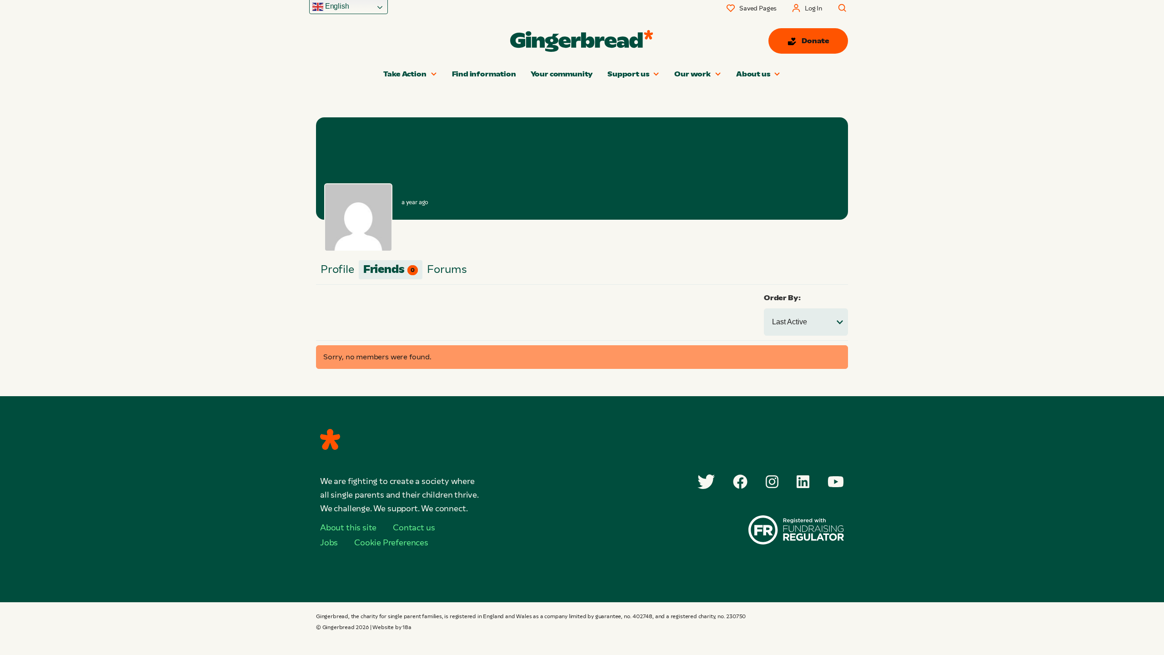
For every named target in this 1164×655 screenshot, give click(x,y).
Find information (484, 74)
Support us (628, 74)
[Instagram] (772, 481)
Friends (389, 269)
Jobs (329, 543)
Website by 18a (391, 627)
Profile (337, 269)
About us (753, 74)
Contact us (414, 528)
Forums (447, 269)
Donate (815, 40)
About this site (348, 528)
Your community (562, 74)
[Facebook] (740, 481)
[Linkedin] (803, 481)
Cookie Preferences (391, 543)
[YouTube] (836, 481)
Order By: (782, 297)
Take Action (404, 74)
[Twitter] (706, 481)
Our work (692, 74)
